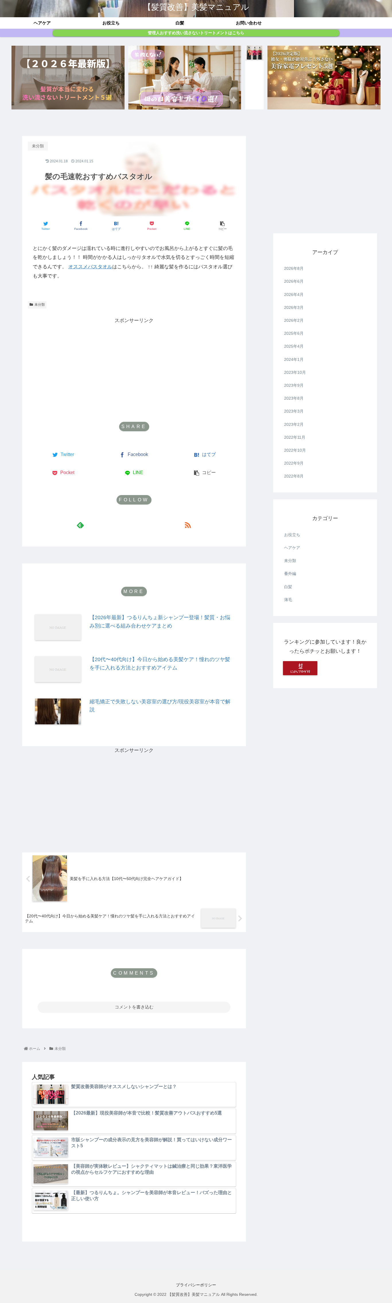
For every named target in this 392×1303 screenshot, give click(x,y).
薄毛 (288, 599)
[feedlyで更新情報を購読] (80, 525)
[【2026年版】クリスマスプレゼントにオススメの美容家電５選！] (324, 77)
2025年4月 (294, 346)
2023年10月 (295, 372)
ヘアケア (292, 547)
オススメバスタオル (90, 267)
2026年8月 (294, 268)
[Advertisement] (134, 365)
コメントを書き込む (134, 1006)
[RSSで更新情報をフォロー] (187, 525)
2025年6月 (294, 333)
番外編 (290, 573)
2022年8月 (294, 476)
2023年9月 (294, 385)
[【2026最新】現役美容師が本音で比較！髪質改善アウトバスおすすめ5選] (68, 77)
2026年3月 (294, 307)
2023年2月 (294, 424)
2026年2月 (294, 320)
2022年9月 (294, 463)
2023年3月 (294, 411)
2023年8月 (294, 398)
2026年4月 (294, 294)
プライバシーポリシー (196, 1285)
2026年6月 (294, 281)
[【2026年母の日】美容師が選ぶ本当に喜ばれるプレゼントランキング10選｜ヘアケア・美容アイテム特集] (184, 77)
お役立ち (292, 534)
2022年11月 (294, 437)
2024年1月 (294, 359)
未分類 (39, 305)
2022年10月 (295, 450)
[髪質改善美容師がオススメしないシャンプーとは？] (254, 77)
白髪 (288, 586)
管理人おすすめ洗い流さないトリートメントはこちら (196, 32)
